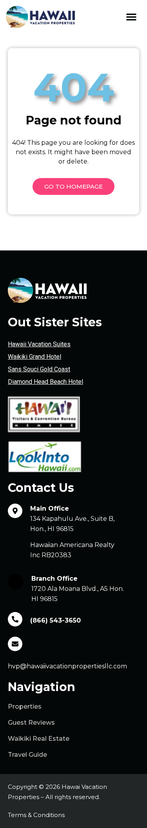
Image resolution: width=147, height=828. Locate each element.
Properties (25, 706)
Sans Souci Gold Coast (39, 369)
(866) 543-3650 (55, 620)
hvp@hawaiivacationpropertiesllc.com (67, 666)
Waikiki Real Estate (38, 738)
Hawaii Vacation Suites (39, 344)
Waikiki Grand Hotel (34, 356)
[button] (131, 17)
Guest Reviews (31, 722)
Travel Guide (27, 754)
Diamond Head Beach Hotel (45, 381)
